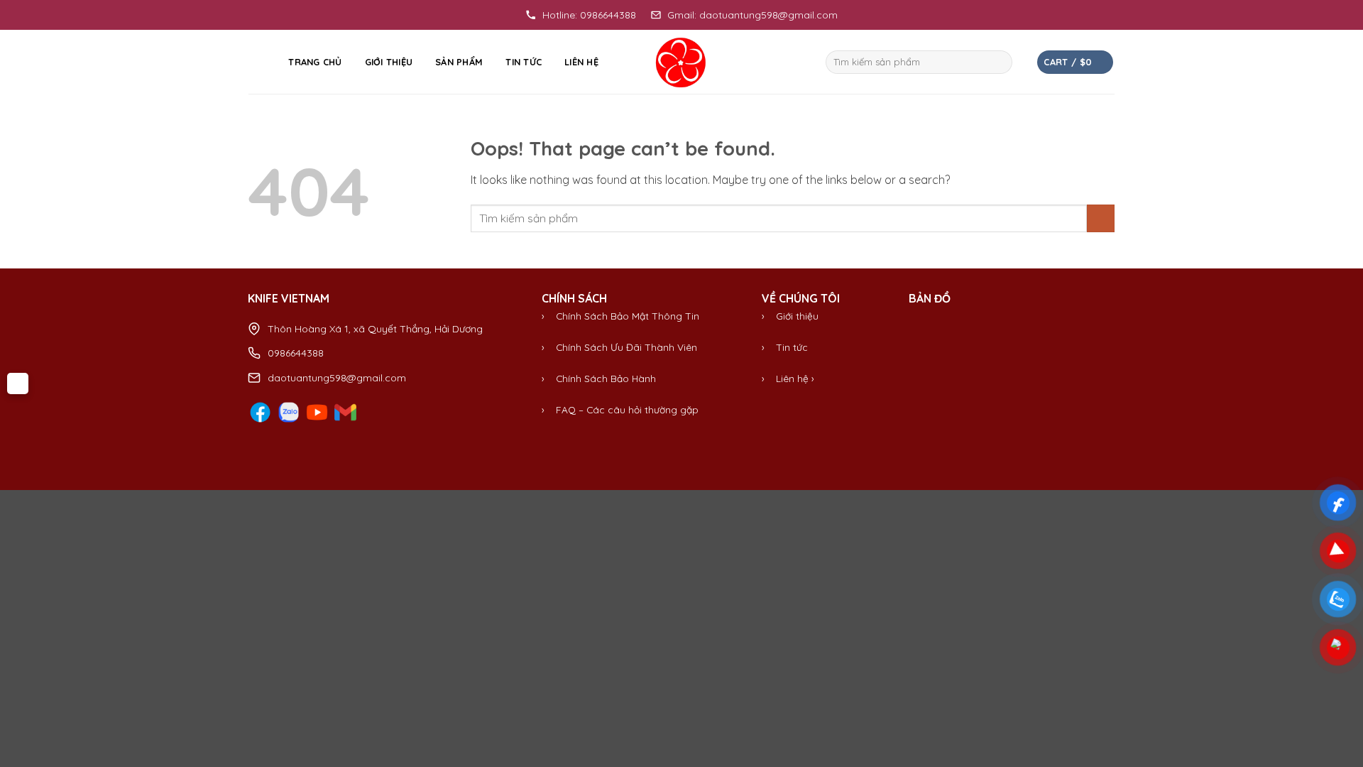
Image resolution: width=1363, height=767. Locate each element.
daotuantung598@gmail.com (337, 377)
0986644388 (296, 353)
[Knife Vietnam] (681, 62)
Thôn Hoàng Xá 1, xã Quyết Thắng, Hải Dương (375, 328)
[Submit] (999, 62)
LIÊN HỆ (581, 61)
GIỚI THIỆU (389, 61)
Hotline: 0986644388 (589, 15)
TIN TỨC (523, 61)
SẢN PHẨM (459, 61)
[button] (257, 62)
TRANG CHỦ (314, 61)
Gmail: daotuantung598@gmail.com (752, 15)
